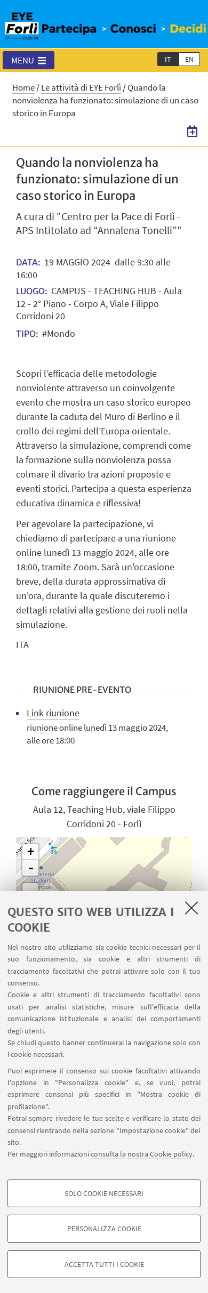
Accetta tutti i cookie (104, 1264)
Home (23, 87)
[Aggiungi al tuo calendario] (192, 131)
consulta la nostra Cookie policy (142, 1154)
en (189, 59)
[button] (28, 60)
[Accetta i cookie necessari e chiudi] (191, 907)
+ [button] (30, 851)
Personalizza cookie (104, 1228)
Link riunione (53, 713)
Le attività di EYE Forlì (81, 87)
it (168, 59)
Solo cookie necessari (104, 1193)
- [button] (31, 867)
